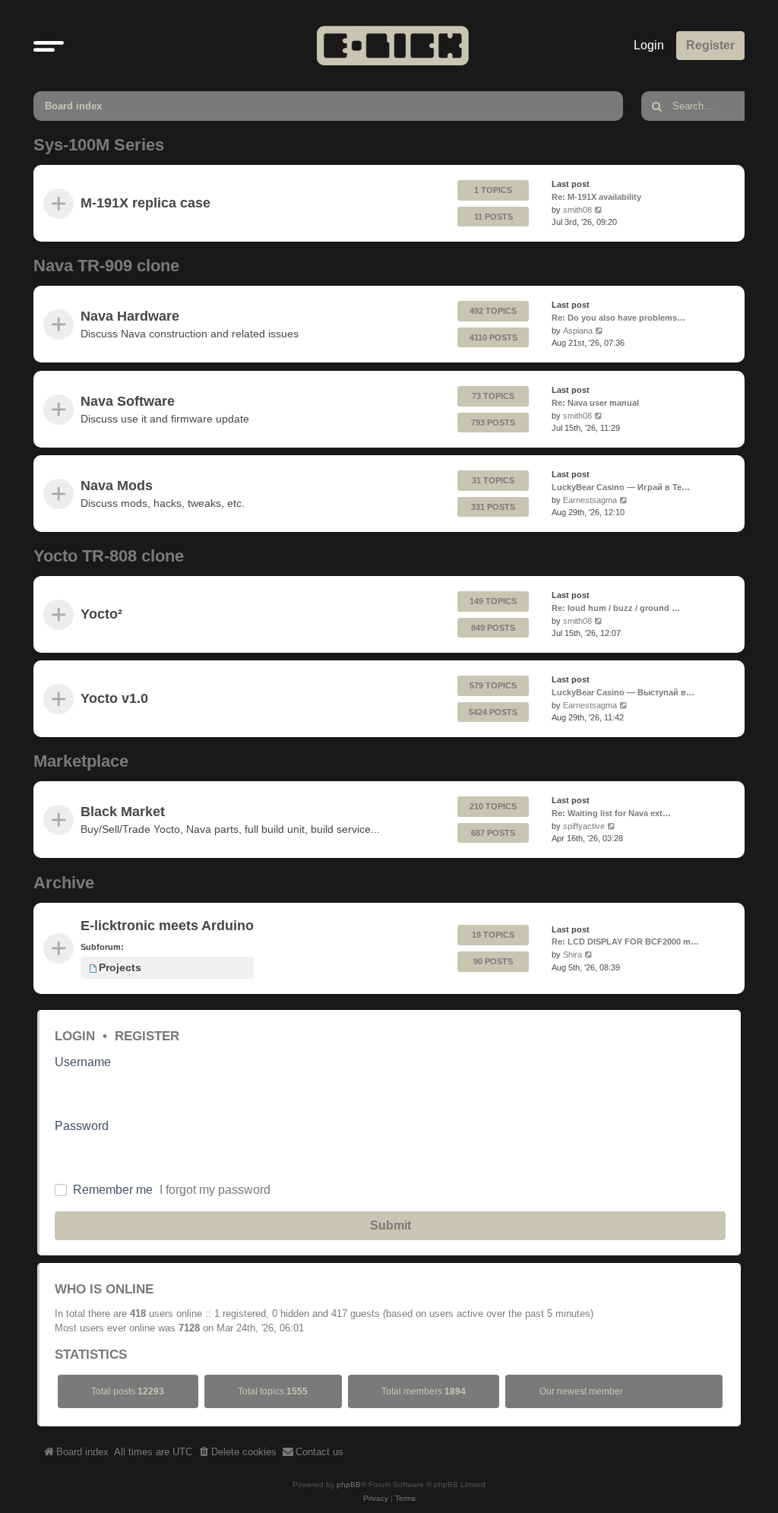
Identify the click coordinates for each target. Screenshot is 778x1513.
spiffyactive (584, 826)
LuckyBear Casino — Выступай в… (623, 692)
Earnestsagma (590, 499)
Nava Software (128, 400)
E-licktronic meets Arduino (167, 925)
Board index (73, 106)
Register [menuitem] (710, 45)
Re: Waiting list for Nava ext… (611, 813)
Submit (390, 1225)
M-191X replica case (145, 203)
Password (82, 1125)
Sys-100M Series (98, 144)
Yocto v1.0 (114, 699)
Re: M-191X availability (596, 196)
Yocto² (101, 614)
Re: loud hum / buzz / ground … (616, 607)
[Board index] (393, 45)
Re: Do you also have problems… (618, 317)
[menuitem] (237, 1452)
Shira (572, 954)
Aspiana (578, 330)
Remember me (113, 1189)
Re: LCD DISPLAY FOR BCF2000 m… (625, 941)
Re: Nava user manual (595, 402)
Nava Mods (117, 485)
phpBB (349, 1484)
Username (83, 1062)
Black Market (123, 811)
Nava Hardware (130, 316)
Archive (63, 882)
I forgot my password (215, 1189)
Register (147, 1036)
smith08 (577, 209)
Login (75, 1036)
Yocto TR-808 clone (108, 555)
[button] (48, 45)
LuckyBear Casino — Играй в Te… (621, 487)
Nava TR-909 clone (106, 265)
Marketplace (80, 761)
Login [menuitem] (649, 45)
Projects (120, 967)
